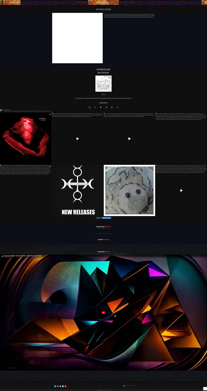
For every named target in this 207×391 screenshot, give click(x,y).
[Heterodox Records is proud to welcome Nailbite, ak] (25, 190)
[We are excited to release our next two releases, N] (77, 190)
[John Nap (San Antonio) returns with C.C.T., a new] (129, 190)
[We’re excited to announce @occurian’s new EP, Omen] (25, 138)
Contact (131, 2)
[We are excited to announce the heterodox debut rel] (129, 138)
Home (74, 2)
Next (104, 38)
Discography (84, 2)
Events (121, 2)
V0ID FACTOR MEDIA (107, 390)
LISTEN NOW (103, 94)
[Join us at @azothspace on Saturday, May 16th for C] (77, 138)
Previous (51, 38)
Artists (78, 2)
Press (126, 2)
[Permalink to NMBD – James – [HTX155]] (77, 38)
